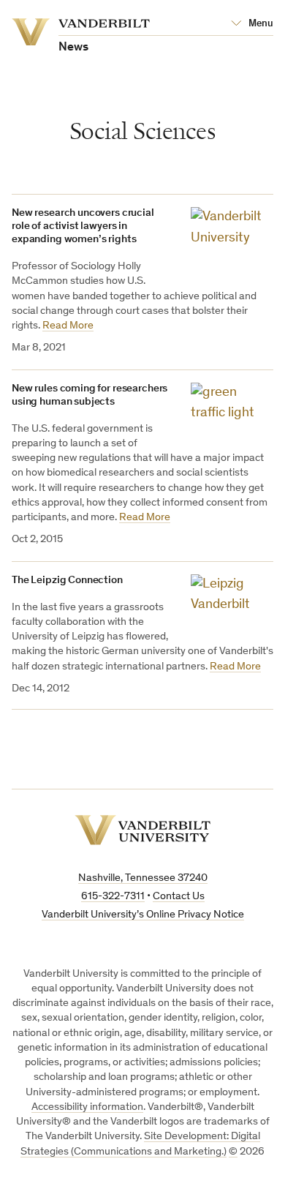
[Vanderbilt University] (142, 830)
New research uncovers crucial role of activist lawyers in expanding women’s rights (83, 226)
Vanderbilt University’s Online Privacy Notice (143, 914)
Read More (68, 325)
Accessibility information (87, 1107)
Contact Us (179, 896)
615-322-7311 (113, 896)
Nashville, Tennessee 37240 (143, 878)
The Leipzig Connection (67, 580)
